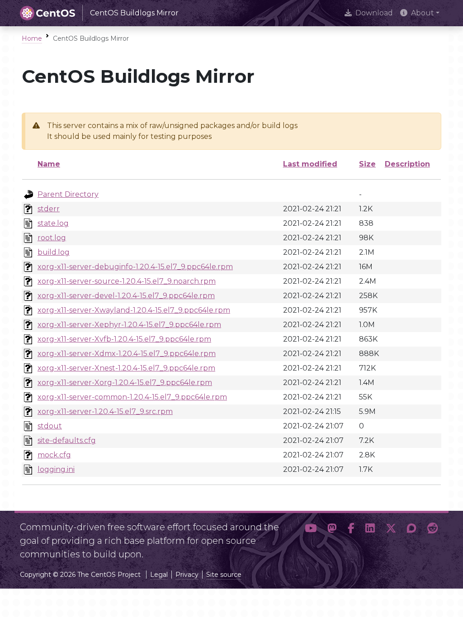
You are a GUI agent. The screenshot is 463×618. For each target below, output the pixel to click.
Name (49, 164)
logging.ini (56, 469)
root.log (52, 237)
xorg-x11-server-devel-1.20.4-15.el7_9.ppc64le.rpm (126, 295)
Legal (159, 574)
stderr (49, 208)
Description (407, 164)
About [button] (422, 13)
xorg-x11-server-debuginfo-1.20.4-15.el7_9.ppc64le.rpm (135, 266)
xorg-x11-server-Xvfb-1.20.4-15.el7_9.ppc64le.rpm (124, 339)
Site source (223, 574)
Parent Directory (68, 194)
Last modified (310, 164)
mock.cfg (54, 455)
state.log (53, 223)
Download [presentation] (374, 13)
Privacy (186, 574)
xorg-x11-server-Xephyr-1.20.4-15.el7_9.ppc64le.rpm (129, 324)
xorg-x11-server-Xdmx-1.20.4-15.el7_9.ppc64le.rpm (127, 353)
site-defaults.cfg (67, 440)
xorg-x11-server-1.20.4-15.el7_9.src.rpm (105, 411)
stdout (50, 426)
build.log (54, 252)
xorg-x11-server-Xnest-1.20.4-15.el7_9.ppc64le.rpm (126, 368)
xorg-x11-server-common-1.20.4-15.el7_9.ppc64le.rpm (132, 397)
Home (32, 38)
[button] (310, 537)
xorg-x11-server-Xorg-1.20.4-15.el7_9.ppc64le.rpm (125, 382)
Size (367, 164)
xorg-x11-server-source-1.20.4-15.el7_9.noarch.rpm (127, 281)
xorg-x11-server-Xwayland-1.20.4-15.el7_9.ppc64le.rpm (134, 310)
